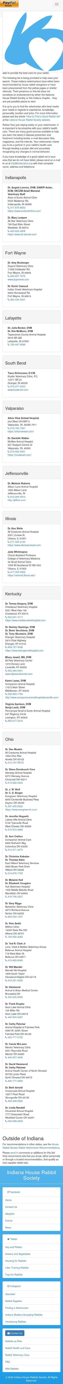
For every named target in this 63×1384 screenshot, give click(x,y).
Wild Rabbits (11, 1368)
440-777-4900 (15, 1080)
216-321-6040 (15, 980)
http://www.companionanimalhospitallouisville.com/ (32, 697)
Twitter (13, 1239)
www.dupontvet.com (18, 279)
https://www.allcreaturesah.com (24, 545)
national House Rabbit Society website (29, 119)
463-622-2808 (17, 231)
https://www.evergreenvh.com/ (21, 809)
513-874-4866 (15, 829)
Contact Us (11, 1207)
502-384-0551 (15, 670)
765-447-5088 (17, 344)
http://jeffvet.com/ (17, 500)
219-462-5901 (17, 451)
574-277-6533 (17, 386)
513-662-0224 (15, 782)
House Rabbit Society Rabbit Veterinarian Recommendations (31, 1146)
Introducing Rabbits (15, 1321)
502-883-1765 (15, 694)
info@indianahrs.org (22, 163)
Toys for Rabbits (14, 1274)
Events (8, 1220)
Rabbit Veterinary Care (17, 1355)
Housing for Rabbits (15, 1260)
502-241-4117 (15, 617)
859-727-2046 (15, 647)
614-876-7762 (15, 873)
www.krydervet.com (18, 389)
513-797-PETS (15, 762)
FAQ (7, 1361)
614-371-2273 (15, 849)
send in (14, 1152)
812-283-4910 (17, 496)
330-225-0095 (15, 997)
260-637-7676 (17, 276)
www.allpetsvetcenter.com (19, 674)
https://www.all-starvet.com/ (22, 234)
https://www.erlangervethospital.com (24, 650)
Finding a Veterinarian (17, 1307)
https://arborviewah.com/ (21, 431)
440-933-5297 (15, 1017)
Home (8, 1200)
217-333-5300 (17, 572)
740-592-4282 (15, 936)
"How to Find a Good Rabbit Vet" (43, 116)
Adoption (10, 1213)
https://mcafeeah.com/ (19, 454)
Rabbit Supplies (13, 1301)
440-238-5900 (15, 1101)
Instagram (15, 1286)
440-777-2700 (15, 1037)
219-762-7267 (17, 428)
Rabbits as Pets (13, 1341)
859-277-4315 (15, 720)
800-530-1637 (15, 916)
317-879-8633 (17, 207)
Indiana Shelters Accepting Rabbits (23, 1314)
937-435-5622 (15, 806)
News (8, 1227)
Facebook (14, 1192)
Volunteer (10, 1294)
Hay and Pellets (13, 1247)
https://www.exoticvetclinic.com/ (24, 210)
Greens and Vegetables (17, 1254)
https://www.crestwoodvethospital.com (25, 620)
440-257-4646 (15, 1057)
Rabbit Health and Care (17, 1348)
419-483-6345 (15, 960)
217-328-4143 (17, 541)
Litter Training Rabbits (17, 1267)
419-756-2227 (15, 896)
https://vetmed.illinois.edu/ (21, 575)
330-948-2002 (15, 1121)
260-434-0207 (17, 299)
